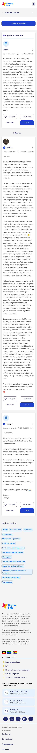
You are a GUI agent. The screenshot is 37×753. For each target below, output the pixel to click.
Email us (14, 709)
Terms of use (7, 739)
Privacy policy (7, 744)
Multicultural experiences (11, 539)
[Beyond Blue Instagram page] (18, 720)
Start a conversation (19, 23)
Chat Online (16, 700)
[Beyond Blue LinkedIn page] (31, 720)
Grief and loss (7, 534)
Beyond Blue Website (9, 606)
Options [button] (33, 12)
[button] (5, 116)
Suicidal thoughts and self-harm (13, 561)
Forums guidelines (12, 662)
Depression (28, 529)
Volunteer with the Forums (15, 678)
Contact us (6, 734)
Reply (27, 123)
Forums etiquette (12, 674)
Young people (7, 582)
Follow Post (27, 116)
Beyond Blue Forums (7, 4)
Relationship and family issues (13, 548)
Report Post (10, 122)
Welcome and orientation (11, 577)
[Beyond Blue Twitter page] (24, 720)
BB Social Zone (15, 529)
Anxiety (4, 529)
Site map (5, 749)
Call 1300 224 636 (18, 691)
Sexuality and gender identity (12, 552)
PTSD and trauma (8, 543)
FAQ (7, 666)
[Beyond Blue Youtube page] (12, 720)
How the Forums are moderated (17, 670)
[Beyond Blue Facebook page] (5, 720)
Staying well (6, 557)
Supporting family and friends (12, 566)
